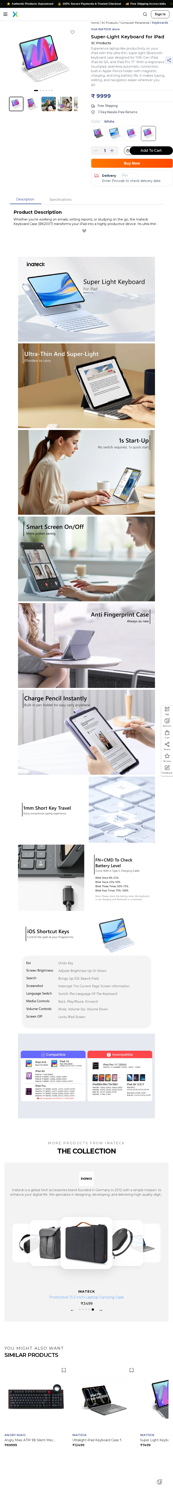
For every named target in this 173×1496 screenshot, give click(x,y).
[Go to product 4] (90, 1309)
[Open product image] (16, 104)
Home (95, 22)
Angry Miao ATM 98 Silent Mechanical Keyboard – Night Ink (30, 1440)
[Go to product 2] (83, 1309)
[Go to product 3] (87, 1309)
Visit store (105, 29)
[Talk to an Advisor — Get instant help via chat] (159, 1482)
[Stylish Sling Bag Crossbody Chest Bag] (86, 1243)
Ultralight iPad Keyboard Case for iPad (98, 1440)
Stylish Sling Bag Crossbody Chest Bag (86, 1297)
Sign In (160, 14)
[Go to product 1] (80, 1309)
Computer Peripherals (134, 22)
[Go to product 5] (93, 1309)
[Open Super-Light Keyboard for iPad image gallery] (43, 59)
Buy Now (132, 163)
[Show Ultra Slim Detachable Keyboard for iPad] (120, 1243)
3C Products (110, 22)
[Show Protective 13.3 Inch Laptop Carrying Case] (52, 1243)
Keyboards (160, 22)
